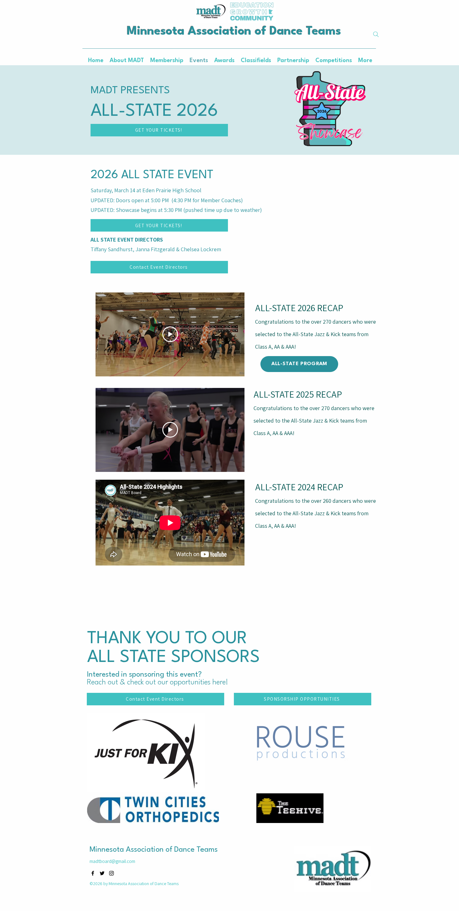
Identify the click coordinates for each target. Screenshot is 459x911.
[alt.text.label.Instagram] (111, 873)
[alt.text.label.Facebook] (93, 873)
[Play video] (170, 334)
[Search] (376, 34)
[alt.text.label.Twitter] (102, 873)
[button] (224, 60)
